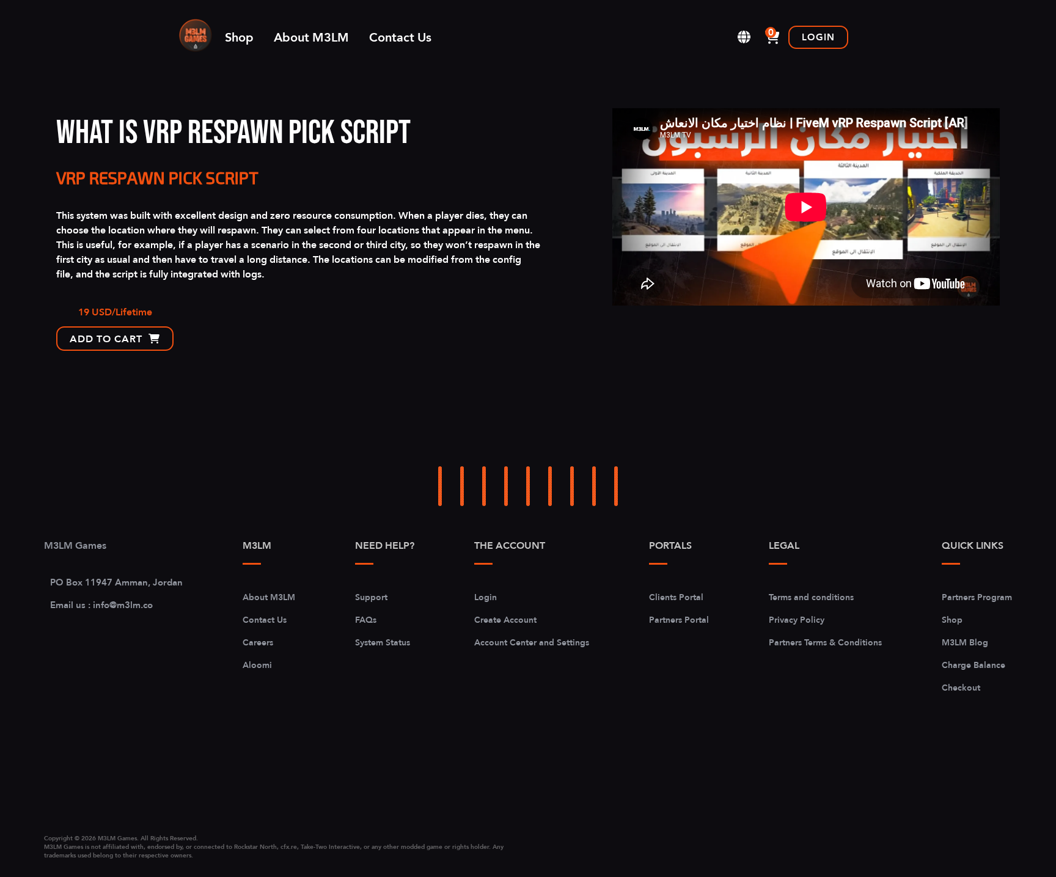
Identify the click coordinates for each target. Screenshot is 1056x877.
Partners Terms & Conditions (825, 642)
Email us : (101, 604)
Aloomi (257, 665)
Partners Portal (679, 620)
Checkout (961, 687)
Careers (258, 642)
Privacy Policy (796, 620)
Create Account (505, 620)
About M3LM (311, 37)
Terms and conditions (811, 597)
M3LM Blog (965, 642)
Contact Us (400, 37)
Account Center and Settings (531, 642)
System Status (382, 642)
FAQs (365, 620)
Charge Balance (973, 665)
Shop (239, 37)
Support (371, 597)
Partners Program (977, 597)
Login (818, 37)
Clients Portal (676, 597)
